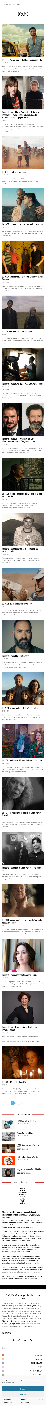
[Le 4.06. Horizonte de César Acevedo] (23, 312)
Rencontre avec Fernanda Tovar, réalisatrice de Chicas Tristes (29, 1170)
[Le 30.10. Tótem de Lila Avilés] (23, 1062)
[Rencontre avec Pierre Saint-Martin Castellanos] (23, 848)
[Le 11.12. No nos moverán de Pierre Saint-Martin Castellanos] (23, 793)
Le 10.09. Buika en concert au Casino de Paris (28, 1146)
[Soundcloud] (25, 1340)
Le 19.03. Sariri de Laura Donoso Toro (17, 603)
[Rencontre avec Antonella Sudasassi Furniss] (23, 955)
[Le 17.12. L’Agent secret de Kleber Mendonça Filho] (23, 40)
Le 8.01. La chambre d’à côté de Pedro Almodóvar (22, 760)
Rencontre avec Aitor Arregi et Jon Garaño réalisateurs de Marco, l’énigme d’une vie (19, 440)
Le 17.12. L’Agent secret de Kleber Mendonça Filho (22, 59)
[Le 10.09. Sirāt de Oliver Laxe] (23, 152)
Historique (22, 1194)
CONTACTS (38, 1359)
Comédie (22, 1190)
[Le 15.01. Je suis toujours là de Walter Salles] (23, 688)
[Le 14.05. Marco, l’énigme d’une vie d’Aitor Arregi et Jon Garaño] (23, 474)
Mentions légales (36, 1371)
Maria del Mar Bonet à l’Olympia (25, 1133)
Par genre (12, 4)
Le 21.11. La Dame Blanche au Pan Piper (28, 1157)
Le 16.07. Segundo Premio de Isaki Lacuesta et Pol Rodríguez (22, 278)
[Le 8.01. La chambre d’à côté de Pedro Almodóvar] (23, 741)
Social (22, 1202)
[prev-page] (4, 1103)
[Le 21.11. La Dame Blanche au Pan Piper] (8, 1160)
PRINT (40, 1367)
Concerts (19, 1123)
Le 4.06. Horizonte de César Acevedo (17, 331)
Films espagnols (7, 1321)
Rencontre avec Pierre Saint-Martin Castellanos (21, 867)
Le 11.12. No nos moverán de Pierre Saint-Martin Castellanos (21, 814)
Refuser (23, 1394)
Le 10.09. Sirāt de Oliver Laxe (14, 172)
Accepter (23, 1389)
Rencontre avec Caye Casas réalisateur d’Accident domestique (22, 385)
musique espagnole (30, 1305)
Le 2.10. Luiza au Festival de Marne (26, 1121)
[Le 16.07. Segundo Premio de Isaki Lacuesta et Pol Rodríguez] (23, 257)
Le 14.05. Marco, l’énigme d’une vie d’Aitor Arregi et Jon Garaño (22, 495)
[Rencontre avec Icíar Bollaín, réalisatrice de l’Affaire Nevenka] (23, 1007)
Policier (22, 1200)
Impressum (41, 1399)
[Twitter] (31, 1340)
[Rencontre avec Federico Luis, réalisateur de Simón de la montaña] (23, 529)
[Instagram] (19, 1340)
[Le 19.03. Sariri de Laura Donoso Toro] (23, 584)
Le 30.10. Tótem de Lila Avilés (14, 1082)
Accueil (6, 4)
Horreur (22, 1196)
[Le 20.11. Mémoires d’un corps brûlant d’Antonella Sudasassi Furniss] (23, 900)
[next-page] (21, 1103)
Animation (22, 1188)
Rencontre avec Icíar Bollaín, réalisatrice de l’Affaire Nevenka (19, 1028)
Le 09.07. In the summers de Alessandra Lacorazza (22, 224)
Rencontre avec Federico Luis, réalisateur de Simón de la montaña (22, 550)
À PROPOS (38, 1355)
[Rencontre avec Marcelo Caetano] (23, 636)
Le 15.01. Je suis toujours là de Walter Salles (20, 708)
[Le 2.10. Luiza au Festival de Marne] (8, 1124)
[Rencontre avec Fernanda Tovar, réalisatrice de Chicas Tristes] (8, 1172)
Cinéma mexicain (21, 1173)
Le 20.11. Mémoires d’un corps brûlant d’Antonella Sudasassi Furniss (22, 921)
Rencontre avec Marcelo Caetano (15, 655)
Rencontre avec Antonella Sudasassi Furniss (19, 974)
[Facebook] (13, 1340)
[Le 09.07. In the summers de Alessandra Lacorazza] (23, 205)
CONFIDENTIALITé (36, 1363)
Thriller (22, 1204)
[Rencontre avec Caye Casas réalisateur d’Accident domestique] (23, 364)
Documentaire (23, 1192)
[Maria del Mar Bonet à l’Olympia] (8, 1136)
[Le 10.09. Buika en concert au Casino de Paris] (8, 1148)
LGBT (22, 1198)
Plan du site (37, 1375)
